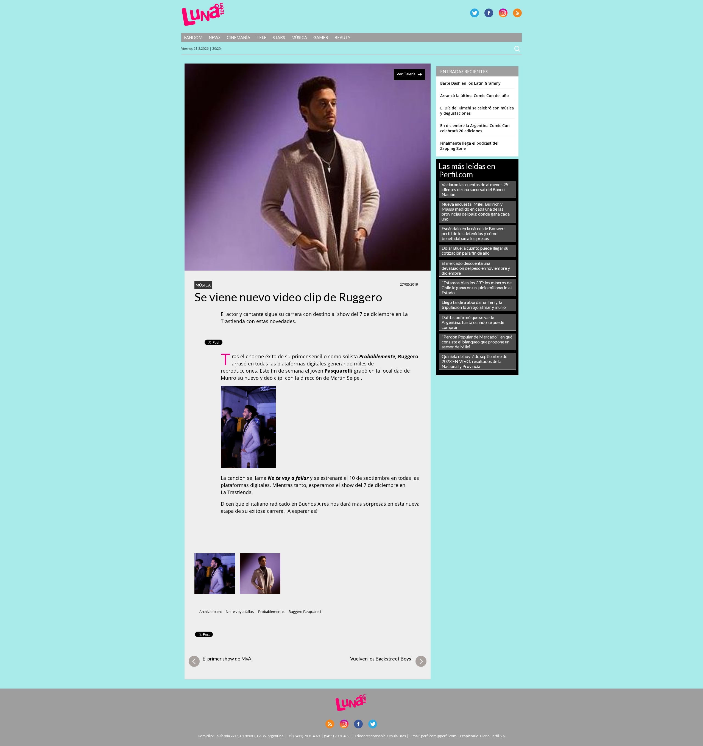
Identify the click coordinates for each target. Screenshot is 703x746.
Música (299, 37)
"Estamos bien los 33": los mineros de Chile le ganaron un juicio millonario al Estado (477, 287)
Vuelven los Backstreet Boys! (381, 659)
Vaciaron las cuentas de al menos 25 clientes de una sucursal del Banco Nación (475, 189)
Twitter (474, 13)
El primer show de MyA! (227, 659)
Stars (279, 37)
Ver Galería (406, 73)
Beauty (342, 37)
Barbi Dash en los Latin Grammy (470, 83)
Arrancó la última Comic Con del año (474, 95)
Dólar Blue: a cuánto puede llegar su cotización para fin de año (475, 250)
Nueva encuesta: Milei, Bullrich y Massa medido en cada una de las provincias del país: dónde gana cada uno (476, 211)
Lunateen (203, 14)
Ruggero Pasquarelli (305, 611)
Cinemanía (238, 37)
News (215, 37)
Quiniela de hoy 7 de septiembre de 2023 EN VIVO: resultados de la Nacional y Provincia (474, 361)
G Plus (503, 13)
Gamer (320, 37)
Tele (261, 37)
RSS (517, 13)
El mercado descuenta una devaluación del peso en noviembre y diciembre (476, 268)
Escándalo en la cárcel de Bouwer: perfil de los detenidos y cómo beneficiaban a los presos (473, 233)
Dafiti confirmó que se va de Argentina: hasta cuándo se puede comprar (473, 322)
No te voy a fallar (239, 611)
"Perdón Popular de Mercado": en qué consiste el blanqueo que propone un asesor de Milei (477, 341)
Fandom (193, 37)
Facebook (488, 13)
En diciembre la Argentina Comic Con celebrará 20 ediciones (475, 128)
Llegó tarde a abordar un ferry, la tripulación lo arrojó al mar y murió (474, 304)
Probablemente (271, 611)
